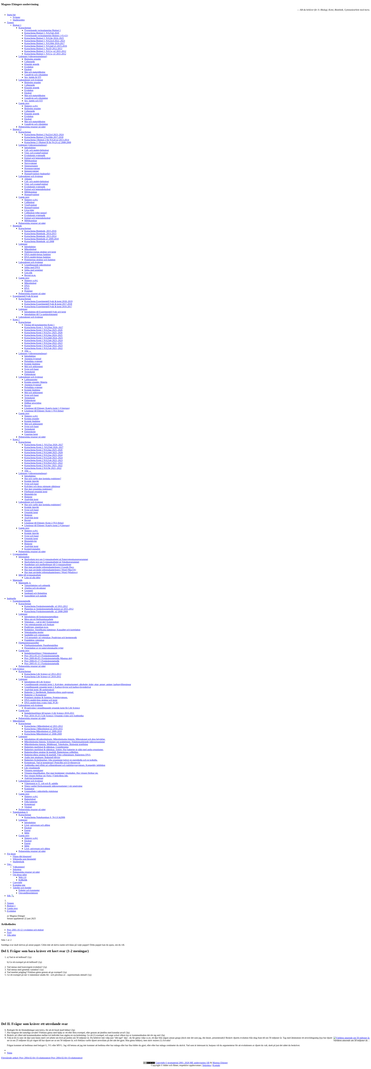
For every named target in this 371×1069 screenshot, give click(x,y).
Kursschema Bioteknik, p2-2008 (39, 241)
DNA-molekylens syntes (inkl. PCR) (41, 702)
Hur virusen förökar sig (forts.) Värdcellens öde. (46, 775)
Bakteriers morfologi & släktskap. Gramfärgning (46, 747)
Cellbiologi (29, 202)
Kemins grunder (31, 418)
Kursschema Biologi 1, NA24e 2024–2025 (44, 38)
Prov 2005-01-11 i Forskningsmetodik (41, 663)
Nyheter (16, 17)
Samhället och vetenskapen (36, 635)
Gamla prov (24, 103)
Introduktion (30, 147)
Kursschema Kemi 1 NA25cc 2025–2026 (43, 332)
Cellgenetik (29, 61)
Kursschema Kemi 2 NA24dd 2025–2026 (43, 452)
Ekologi (28, 69)
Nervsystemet (30, 163)
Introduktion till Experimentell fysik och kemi (45, 312)
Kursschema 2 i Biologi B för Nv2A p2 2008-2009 (47, 142)
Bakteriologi (30, 799)
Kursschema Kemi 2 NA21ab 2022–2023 (43, 460)
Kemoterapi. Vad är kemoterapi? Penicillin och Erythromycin (52, 762)
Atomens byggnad (32, 358)
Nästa (9, 1053)
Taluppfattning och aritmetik (37, 585)
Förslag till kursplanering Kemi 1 (39, 325)
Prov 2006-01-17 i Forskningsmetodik (41, 661)
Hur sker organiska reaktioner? (38, 489)
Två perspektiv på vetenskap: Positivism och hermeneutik (50, 637)
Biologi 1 (17, 25)
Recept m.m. (30, 275)
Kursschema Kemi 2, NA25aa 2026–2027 (43, 444)
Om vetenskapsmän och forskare (39, 624)
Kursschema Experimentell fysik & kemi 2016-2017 (48, 306)
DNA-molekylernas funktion (37, 254)
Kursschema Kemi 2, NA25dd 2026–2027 (43, 447)
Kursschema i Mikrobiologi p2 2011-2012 (43, 726)
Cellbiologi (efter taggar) (35, 213)
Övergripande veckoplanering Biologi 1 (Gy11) (46, 35)
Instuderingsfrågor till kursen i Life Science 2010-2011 (49, 713)
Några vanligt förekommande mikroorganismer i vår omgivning (53, 786)
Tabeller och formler (22, 887)
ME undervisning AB (200, 1062)
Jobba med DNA (32, 267)
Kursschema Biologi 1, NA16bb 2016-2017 (44, 43)
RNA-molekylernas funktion (37, 257)
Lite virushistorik (32, 768)
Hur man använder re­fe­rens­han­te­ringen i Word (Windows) (51, 572)
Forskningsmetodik (21, 601)
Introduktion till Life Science (37, 682)
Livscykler (29, 210)
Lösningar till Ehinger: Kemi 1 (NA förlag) (44, 411)
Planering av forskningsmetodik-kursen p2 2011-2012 (48, 609)
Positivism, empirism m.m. (36, 627)
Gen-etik (28, 272)
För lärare (11, 854)
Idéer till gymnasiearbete (30, 575)
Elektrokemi (30, 374)
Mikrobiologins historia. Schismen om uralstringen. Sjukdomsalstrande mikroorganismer (64, 742)
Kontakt (216, 1065)
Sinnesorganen (31, 166)
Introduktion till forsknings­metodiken (41, 616)
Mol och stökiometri (33, 366)
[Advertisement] (88, 999)
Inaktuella (11, 598)
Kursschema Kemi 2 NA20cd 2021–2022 (43, 463)
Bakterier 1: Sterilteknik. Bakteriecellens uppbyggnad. (49, 692)
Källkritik (23, 880)
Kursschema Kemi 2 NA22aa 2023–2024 (43, 455)
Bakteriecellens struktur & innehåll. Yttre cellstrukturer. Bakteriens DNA (57, 755)
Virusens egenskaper (33, 770)
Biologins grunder (32, 59)
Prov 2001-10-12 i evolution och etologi (25, 930)
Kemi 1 (16, 319)
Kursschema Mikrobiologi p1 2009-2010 (43, 731)
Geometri (28, 590)
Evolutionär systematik (34, 155)
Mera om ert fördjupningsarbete (38, 619)
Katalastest (29, 788)
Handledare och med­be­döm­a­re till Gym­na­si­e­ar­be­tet (47, 564)
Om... (9, 864)
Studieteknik (18, 861)
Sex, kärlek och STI (33, 100)
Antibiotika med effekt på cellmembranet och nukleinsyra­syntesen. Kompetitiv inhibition (64, 765)
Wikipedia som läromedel (24, 859)
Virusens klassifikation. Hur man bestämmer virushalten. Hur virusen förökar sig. (61, 773)
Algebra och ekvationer (35, 588)
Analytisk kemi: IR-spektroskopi (39, 689)
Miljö (26, 833)
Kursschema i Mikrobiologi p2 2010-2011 (43, 728)
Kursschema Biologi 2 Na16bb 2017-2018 (43, 137)
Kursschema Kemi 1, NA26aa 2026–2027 (43, 327)
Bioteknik (17, 226)
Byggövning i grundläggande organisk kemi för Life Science (52, 708)
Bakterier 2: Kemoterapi (35, 695)
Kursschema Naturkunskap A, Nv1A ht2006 (44, 817)
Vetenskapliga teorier (33, 632)
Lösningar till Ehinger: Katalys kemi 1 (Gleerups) (47, 408)
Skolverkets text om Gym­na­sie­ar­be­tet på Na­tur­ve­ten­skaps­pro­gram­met (56, 559)
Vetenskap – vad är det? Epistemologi (41, 622)
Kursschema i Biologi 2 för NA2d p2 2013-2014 (46, 140)
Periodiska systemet (33, 361)
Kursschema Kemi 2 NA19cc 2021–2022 (43, 465)
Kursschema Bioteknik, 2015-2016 (40, 231)
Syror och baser (31, 369)
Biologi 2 (17, 129)
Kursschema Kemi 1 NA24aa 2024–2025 (43, 335)
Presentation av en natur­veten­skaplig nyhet (43, 648)
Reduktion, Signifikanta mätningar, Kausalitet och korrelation (52, 629)
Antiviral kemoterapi (33, 778)
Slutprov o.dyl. (31, 106)
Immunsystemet (31, 171)
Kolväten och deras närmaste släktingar (42, 486)
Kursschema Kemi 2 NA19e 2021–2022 (42, 468)
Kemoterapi (29, 804)
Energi (27, 830)
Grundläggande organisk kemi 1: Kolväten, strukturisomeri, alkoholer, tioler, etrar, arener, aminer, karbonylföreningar (77, 684)
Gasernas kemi (31, 434)
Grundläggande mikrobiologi (37, 265)
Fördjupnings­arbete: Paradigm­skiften (41, 645)
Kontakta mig (19, 885)
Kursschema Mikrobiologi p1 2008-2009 (43, 734)
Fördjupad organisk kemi (35, 491)
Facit (9, 932)
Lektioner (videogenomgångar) (33, 56)
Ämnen (10, 22)
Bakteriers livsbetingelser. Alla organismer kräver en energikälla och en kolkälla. (61, 760)
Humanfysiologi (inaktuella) (37, 173)
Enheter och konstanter (29, 890)
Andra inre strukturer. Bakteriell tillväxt (42, 757)
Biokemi (28, 497)
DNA (27, 285)
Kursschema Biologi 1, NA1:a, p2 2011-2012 (45, 51)
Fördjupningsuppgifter (29, 642)
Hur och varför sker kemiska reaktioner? (42, 478)
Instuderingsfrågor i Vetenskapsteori (40, 653)
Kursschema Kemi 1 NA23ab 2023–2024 (43, 340)
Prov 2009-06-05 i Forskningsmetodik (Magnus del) (48, 658)
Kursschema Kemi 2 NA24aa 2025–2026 (43, 450)
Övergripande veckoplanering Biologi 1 (42, 30)
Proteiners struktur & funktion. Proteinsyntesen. (46, 697)
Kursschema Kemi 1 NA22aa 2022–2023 (43, 343)
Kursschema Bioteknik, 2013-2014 (40, 236)
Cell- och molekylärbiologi (36, 150)
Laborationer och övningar (31, 80)
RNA (26, 288)
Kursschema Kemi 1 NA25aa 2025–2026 (43, 330)
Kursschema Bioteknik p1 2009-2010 (41, 239)
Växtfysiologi (30, 205)
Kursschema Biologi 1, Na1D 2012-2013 (43, 48)
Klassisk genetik (31, 64)
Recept (27, 405)
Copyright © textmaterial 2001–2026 (173, 1062)
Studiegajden (19, 20)
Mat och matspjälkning (34, 72)
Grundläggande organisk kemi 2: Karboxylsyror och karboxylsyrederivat (57, 687)
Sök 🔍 (10, 895)
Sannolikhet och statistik (35, 596)
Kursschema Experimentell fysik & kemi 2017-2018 (48, 304)
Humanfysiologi (31, 194)
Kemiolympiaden (32, 549)
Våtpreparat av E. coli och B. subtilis (41, 783)
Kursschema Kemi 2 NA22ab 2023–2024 (43, 457)
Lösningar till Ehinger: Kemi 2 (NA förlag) (44, 523)
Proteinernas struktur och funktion (39, 259)
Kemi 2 (16, 439)
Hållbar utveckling (32, 403)
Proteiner (28, 291)
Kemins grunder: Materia (35, 382)
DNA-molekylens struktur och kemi (40, 700)
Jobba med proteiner (33, 270)
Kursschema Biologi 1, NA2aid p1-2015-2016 (45, 46)
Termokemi (29, 371)
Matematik (17, 580)
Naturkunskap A (20, 812)
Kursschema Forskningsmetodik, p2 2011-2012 (46, 606)
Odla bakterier (30, 801)
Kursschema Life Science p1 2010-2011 (42, 676)
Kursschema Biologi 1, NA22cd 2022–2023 (44, 41)
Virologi (28, 807)
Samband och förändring (35, 593)
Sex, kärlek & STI (32, 77)
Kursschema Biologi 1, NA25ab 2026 (41, 33)
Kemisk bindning (32, 364)
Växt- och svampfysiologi (36, 153)
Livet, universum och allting (37, 825)
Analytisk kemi (31, 499)
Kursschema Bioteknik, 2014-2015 (40, 233)
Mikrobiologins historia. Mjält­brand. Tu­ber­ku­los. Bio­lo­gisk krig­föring (56, 744)
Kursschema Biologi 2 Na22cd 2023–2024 (44, 134)
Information (24, 556)
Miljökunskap (30, 160)
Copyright (17, 882)
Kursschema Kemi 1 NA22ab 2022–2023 (43, 345)
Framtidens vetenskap (34, 640)
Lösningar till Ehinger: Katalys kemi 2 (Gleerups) (47, 525)
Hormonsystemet (32, 168)
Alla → (27, 351)
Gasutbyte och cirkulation (36, 74)
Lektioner (23, 244)
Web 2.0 (22, 877)
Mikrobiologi (30, 249)
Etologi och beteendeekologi (37, 158)
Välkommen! (19, 867)
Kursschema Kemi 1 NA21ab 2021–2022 (43, 348)
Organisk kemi (31, 512)
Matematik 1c (25, 583)
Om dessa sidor (20, 874)
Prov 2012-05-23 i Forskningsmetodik (41, 656)
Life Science (18, 669)
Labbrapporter (30, 379)
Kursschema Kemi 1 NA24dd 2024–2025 (43, 338)
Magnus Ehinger (220, 1062)
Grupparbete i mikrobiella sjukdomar (41, 791)
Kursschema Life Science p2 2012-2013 (42, 674)
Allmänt (28, 179)
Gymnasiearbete (20, 554)
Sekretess (17, 869)
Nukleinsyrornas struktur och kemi (40, 252)
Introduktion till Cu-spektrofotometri (41, 314)
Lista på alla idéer (32, 577)
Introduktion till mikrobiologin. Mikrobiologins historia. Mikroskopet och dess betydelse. (64, 739)
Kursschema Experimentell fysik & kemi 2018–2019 (48, 301)
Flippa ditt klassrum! (22, 856)
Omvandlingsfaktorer (28, 893)
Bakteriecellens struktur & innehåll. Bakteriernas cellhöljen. (51, 752)
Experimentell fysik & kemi (25, 296)
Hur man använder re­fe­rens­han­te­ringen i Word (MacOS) (50, 570)
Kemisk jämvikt (31, 481)
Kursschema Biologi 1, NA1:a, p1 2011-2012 (45, 54)
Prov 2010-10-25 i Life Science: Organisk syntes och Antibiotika (54, 715)
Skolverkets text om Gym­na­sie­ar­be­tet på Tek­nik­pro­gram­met (51, 562)
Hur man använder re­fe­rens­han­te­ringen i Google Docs (49, 567)
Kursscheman (25, 27)
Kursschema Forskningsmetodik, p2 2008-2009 (46, 611)
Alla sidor (11, 935)
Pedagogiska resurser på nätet (32, 127)
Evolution (28, 67)
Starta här (11, 14)
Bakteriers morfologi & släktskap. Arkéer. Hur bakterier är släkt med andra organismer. (63, 749)
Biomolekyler (30, 494)
